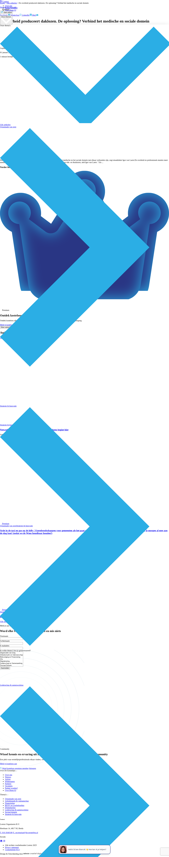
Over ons (8, 6)
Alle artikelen (5, 125)
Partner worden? (11, 8)
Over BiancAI (10, 10)
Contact (6, 1)
